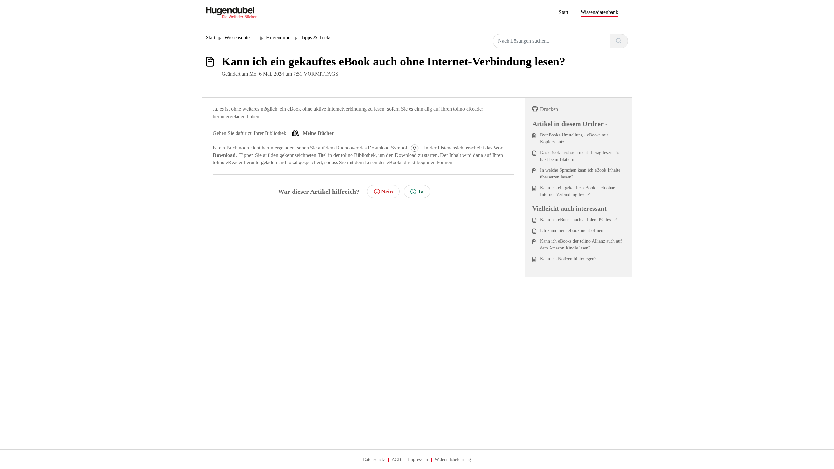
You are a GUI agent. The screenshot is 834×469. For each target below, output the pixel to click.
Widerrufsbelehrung (453, 459)
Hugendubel (279, 37)
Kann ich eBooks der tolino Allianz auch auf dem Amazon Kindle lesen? (581, 244)
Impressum (418, 459)
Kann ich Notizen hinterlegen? (568, 258)
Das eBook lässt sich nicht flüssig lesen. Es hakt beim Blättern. (579, 156)
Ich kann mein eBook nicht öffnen (571, 230)
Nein (387, 191)
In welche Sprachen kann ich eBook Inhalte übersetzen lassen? (580, 173)
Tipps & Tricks (316, 37)
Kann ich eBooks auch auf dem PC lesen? (578, 219)
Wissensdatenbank (599, 12)
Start (563, 12)
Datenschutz (374, 459)
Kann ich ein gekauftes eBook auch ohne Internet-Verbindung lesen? (577, 191)
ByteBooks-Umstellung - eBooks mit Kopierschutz (574, 138)
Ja (421, 191)
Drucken (549, 109)
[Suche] (619, 41)
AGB (396, 459)
